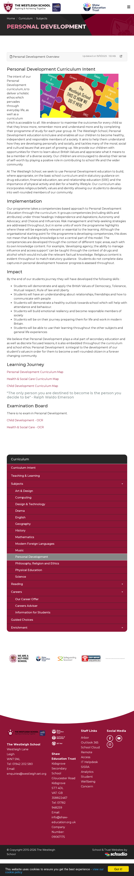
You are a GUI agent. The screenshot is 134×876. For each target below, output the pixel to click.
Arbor (85, 737)
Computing (23, 497)
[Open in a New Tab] (121, 56)
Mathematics (24, 537)
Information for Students (32, 612)
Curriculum (26, 18)
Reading (17, 584)
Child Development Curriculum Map (32, 386)
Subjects (41, 18)
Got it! (118, 869)
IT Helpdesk (89, 762)
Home (11, 18)
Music (19, 550)
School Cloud (90, 747)
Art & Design (24, 491)
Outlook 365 (89, 742)
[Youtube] (119, 738)
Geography (23, 524)
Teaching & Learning (25, 475)
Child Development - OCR (25, 420)
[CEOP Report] (91, 658)
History (20, 530)
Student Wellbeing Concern (88, 781)
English (20, 517)
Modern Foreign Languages (34, 543)
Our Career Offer (27, 599)
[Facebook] (110, 738)
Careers (16, 592)
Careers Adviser (26, 605)
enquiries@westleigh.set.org (26, 773)
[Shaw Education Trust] (43, 658)
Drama (20, 510)
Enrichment (19, 627)
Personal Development (31, 556)
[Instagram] (110, 745)
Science (20, 576)
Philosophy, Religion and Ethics (37, 563)
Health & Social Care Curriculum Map (33, 379)
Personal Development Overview (35, 56)
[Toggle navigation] (128, 7)
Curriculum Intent (23, 467)
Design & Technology (30, 504)
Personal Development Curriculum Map (35, 372)
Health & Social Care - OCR (25, 427)
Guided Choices (22, 619)
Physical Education (28, 570)
